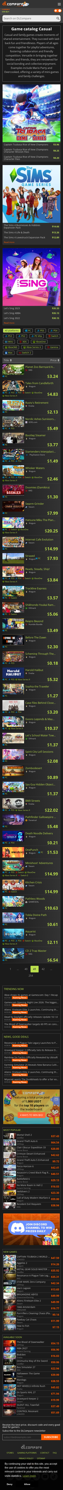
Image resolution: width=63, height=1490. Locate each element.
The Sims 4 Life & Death (17, 232)
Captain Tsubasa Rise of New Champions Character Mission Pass (26, 150)
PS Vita (38, 336)
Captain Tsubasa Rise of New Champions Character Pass (26, 158)
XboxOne (41, 341)
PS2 (23, 336)
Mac (10, 352)
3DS (24, 341)
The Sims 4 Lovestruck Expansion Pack (24, 237)
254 (31, 975)
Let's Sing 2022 (12, 318)
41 (34, 969)
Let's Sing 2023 (12, 308)
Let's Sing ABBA (12, 313)
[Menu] (59, 4)
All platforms (12, 330)
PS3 (10, 336)
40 (26, 969)
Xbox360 (12, 347)
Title (7, 360)
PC (29, 330)
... (18, 969)
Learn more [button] (29, 1476)
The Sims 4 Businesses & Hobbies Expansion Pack (22, 226)
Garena (54, 347)
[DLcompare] (31, 1447)
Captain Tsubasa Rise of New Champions (26, 144)
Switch (54, 336)
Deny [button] (9, 1484)
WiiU (10, 341)
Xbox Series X (33, 347)
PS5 (42, 330)
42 (43, 969)
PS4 (55, 330)
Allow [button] (27, 1484)
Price (53, 360)
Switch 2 (26, 352)
